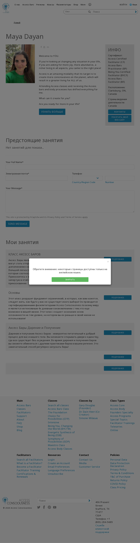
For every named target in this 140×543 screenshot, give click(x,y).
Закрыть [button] (70, 279)
